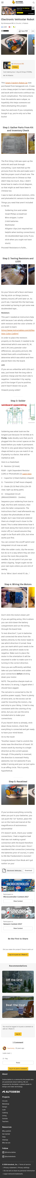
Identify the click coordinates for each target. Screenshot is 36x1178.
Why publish (6, 1131)
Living (4, 1116)
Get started (6, 1134)
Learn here (26, 474)
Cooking (5, 1113)
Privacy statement (10, 1168)
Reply (18, 1063)
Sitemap (5, 1140)
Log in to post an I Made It (18, 955)
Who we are (6, 1143)
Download (28, 870)
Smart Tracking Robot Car (16, 82)
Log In (18, 1034)
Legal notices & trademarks (13, 1174)
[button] (2, 2)
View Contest (18, 901)
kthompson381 (8, 23)
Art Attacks (9, 75)
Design (4, 1107)
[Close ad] (33, 8)
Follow (15, 67)
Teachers (5, 1121)
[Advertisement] (18, 10)
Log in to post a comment (18, 1069)
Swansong (10, 1048)
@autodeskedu (10, 1156)
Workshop (5, 1104)
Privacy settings (23, 1168)
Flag (6, 1058)
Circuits (18, 23)
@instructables (10, 1152)
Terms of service (25, 1164)
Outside (5, 1119)
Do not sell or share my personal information (19, 1171)
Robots (25, 23)
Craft (4, 1110)
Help (4, 1137)
